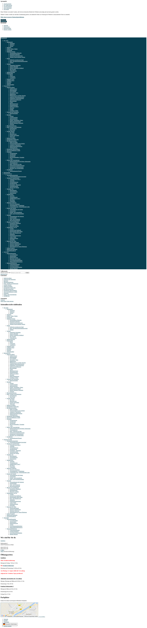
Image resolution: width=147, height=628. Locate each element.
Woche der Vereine (14, 187)
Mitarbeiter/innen (14, 103)
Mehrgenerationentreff (15, 121)
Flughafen (9, 152)
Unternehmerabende (15, 264)
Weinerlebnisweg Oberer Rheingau (18, 246)
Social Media (13, 91)
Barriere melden (7, 29)
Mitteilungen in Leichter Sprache (18, 95)
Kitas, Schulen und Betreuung (14, 127)
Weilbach (12, 44)
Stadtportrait (10, 42)
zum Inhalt (6, 9)
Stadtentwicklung (11, 51)
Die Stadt (6, 40)
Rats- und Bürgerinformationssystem (18, 61)
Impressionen (13, 193)
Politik (8, 58)
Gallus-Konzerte (11, 248)
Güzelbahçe (13, 77)
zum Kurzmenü (7, 3)
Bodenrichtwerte (14, 257)
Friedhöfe (9, 82)
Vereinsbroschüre (14, 186)
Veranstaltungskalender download (18, 176)
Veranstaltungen (14, 163)
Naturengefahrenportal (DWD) (17, 143)
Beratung (9, 114)
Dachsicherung (13, 153)
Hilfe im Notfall (13, 142)
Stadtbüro (3, 540)
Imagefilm (12, 239)
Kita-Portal (12, 130)
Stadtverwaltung (11, 87)
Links (11, 158)
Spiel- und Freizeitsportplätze (17, 213)
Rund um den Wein (11, 241)
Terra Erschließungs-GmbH (13, 150)
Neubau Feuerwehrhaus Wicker (17, 57)
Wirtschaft (12, 136)
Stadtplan (9, 47)
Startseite (6, 25)
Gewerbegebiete (14, 255)
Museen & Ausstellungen (13, 222)
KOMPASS (10, 169)
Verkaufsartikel (10, 84)
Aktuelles (12, 180)
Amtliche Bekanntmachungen (17, 97)
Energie (12, 116)
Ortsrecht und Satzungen (13, 112)
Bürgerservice (7, 86)
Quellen (12, 228)
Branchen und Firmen (15, 259)
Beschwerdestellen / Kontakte (17, 157)
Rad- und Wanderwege (15, 233)
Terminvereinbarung (8, 565)
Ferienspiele (13, 211)
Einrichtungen (13, 128)
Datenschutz (7, 27)
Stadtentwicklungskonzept (16, 55)
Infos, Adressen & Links (16, 164)
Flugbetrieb (12, 156)
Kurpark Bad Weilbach (15, 230)
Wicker (11, 46)
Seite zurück (4, 301)
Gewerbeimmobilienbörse (16, 260)
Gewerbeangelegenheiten (16, 267)
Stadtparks (12, 234)
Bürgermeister (13, 101)
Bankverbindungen (14, 376)
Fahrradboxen (13, 71)
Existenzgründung (14, 265)
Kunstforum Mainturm (15, 223)
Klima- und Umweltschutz (13, 160)
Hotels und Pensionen (12, 249)
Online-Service (13, 88)
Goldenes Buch (10, 80)
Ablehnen (3, 19)
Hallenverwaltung (14, 106)
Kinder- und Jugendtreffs (16, 212)
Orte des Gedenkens (15, 204)
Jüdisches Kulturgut (11, 202)
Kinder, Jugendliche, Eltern (16, 120)
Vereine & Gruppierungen (13, 178)
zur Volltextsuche (8, 5)
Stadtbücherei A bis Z (15, 198)
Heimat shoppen (14, 268)
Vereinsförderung (14, 182)
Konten (11, 109)
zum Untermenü (7, 8)
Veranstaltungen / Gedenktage (17, 205)
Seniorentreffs (13, 217)
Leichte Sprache (11, 131)
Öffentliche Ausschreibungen (17, 98)
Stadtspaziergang (11, 72)
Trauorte (9, 83)
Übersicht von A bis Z (15, 179)
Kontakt (6, 620)
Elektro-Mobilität (14, 66)
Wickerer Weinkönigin (15, 244)
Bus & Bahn (13, 69)
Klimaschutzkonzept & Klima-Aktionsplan (20, 161)
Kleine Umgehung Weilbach (17, 68)
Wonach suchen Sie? (6, 272)
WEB (2, 551)
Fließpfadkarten (13, 147)
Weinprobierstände (14, 242)
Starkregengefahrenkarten (16, 146)
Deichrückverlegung (15, 54)
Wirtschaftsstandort (11, 253)
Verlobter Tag (10, 189)
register (11, 524)
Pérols (11, 75)
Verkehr (9, 64)
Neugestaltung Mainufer (16, 53)
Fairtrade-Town (10, 79)
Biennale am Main (14, 226)
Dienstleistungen (14, 105)
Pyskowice (12, 76)
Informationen (13, 190)
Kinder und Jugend (11, 208)
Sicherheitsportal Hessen (16, 171)
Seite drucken (10, 301)
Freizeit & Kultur (8, 174)
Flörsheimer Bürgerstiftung (13, 149)
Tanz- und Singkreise (15, 219)
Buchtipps (12, 200)
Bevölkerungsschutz (12, 141)
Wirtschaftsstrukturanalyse (16, 261)
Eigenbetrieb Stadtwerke (13, 139)
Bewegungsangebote (15, 220)
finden (27, 272)
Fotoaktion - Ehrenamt (15, 184)
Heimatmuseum (13, 224)
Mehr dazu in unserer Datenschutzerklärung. (12, 17)
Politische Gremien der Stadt (17, 60)
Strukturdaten (13, 256)
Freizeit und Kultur (14, 135)
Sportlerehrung (13, 183)
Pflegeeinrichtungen (11, 125)
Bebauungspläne (14, 113)
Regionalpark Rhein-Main (16, 231)
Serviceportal (7, 172)
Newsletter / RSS (14, 93)
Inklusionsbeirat (13, 119)
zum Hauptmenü (8, 6)
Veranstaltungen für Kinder (16, 209)
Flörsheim (12, 43)
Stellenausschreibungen (15, 99)
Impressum (6, 622)
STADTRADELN (11, 250)
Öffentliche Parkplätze (15, 65)
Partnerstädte (10, 73)
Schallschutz (13, 154)
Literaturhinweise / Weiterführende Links (20, 206)
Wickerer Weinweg (14, 245)
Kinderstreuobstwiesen (15, 235)
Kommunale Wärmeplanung (17, 167)
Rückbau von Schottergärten (17, 168)
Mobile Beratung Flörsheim (16, 123)
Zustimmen (3, 21)
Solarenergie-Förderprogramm (17, 165)
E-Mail (2, 550)
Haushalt (12, 108)
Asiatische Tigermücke (15, 145)
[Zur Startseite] (8, 36)
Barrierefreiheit (7, 28)
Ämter (11, 102)
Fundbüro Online (14, 110)
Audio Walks (13, 237)
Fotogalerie (12, 201)
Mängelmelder (13, 90)
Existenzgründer (14, 117)
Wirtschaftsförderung (12, 263)
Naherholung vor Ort (12, 227)
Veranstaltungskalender (12, 175)
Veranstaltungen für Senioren (17, 216)
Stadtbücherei (10, 194)
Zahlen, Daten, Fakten (12, 49)
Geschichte (9, 50)
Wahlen (11, 62)
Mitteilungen (13, 94)
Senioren (12, 124)
